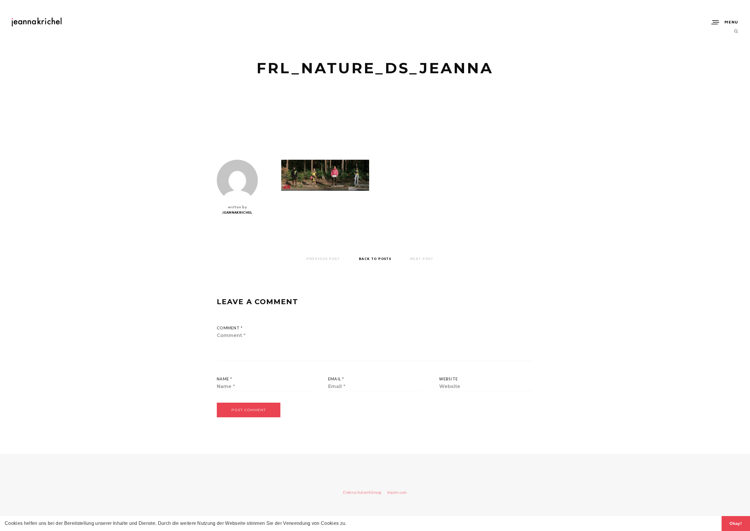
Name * (224, 379)
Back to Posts (375, 258)
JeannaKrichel (237, 212)
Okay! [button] (735, 523)
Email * (336, 379)
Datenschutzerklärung (362, 492)
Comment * (230, 328)
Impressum (394, 492)
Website (448, 379)
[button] (349, 524)
